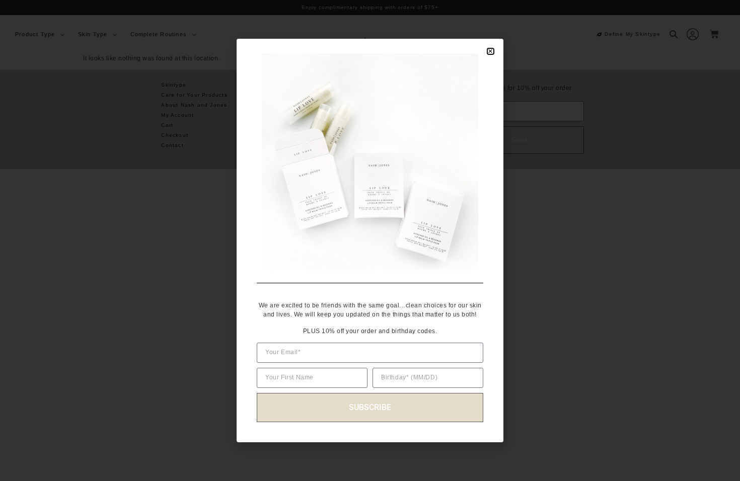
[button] (490, 51)
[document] (370, 240)
